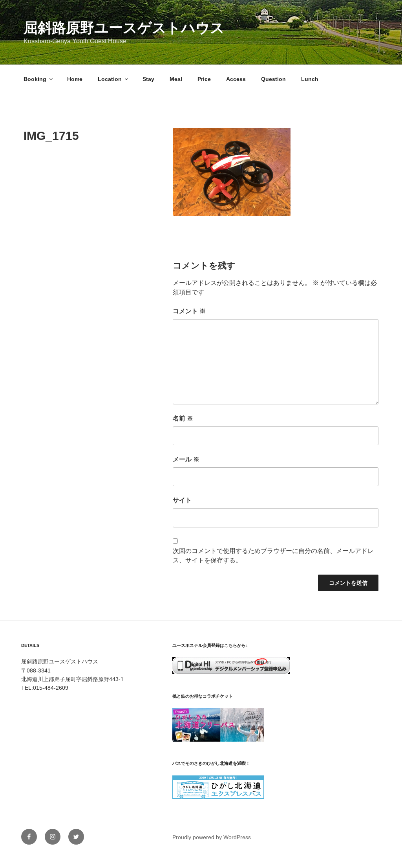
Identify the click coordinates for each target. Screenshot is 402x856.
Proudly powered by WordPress (211, 837)
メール (186, 459)
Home (74, 79)
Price (204, 79)
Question (273, 79)
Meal (176, 79)
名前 (183, 418)
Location (110, 79)
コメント (189, 311)
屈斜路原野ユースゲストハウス (124, 28)
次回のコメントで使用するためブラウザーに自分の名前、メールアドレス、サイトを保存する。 (273, 555)
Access (236, 79)
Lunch (309, 79)
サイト (182, 500)
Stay (148, 79)
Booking (35, 79)
